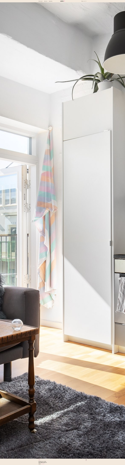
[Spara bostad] (86, 460)
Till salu (82, 1)
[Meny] (86, 1)
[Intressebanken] (84, 1)
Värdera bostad (40, 1)
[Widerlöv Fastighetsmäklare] (62, 1)
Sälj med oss (45, 1)
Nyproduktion (50, 1)
